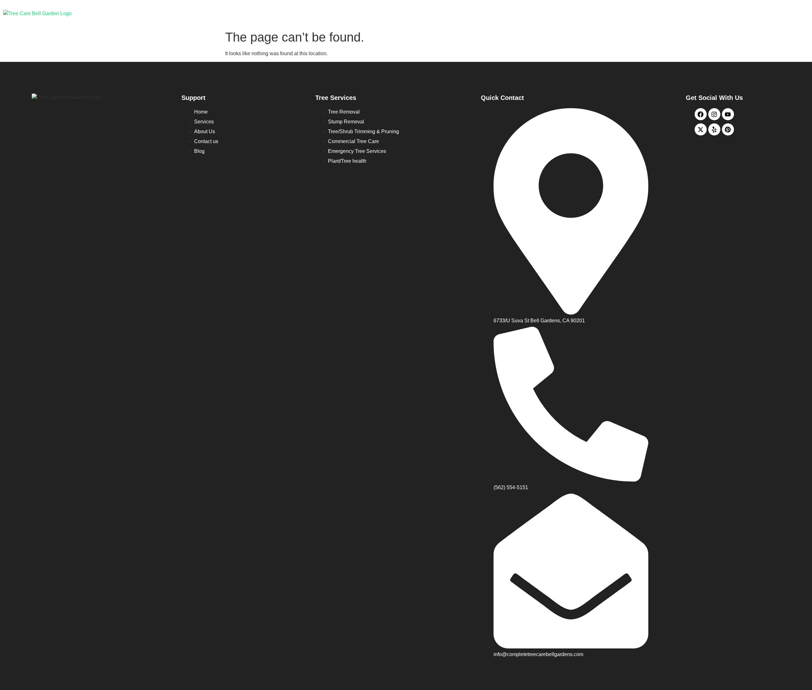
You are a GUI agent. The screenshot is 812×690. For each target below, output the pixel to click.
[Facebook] (701, 114)
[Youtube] (728, 114)
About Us (663, 13)
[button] (624, 13)
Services (622, 13)
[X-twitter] (701, 129)
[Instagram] (714, 114)
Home (588, 13)
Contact (700, 13)
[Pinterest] (728, 129)
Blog (732, 13)
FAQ (763, 13)
